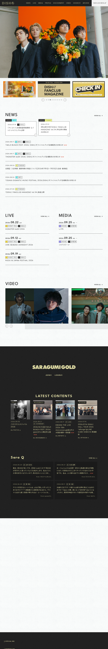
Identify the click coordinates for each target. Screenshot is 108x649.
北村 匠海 (28, 465)
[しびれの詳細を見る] (81, 226)
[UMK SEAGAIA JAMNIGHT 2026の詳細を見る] (27, 241)
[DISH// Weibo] (15, 643)
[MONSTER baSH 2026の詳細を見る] (27, 226)
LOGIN (58, 375)
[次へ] (65, 99)
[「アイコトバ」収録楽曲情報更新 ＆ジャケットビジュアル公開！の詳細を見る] (20, 129)
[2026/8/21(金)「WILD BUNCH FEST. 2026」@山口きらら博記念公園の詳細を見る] (42, 418)
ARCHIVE (86, 3)
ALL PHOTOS (15, 430)
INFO (14, 120)
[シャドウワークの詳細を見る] (81, 241)
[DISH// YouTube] (8, 643)
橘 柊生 (27, 484)
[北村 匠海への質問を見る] (32, 471)
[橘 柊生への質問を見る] (32, 490)
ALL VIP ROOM (82, 437)
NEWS (28, 3)
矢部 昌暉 (71, 465)
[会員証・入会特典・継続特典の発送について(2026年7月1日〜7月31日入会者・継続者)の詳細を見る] (54, 167)
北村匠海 (72, 226)
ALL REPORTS (60, 436)
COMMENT (39, 424)
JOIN (48, 375)
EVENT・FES (11, 226)
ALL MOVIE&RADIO (39, 438)
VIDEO (68, 3)
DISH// (21, 125)
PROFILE (48, 3)
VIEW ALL (97, 115)
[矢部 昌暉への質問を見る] (76, 471)
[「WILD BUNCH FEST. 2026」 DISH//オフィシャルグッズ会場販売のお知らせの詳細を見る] (54, 144)
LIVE (34, 3)
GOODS (76, 3)
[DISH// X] (6, 643)
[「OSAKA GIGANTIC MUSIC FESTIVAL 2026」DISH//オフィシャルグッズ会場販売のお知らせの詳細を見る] (54, 179)
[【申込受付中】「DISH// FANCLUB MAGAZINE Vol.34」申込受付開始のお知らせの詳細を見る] (54, 129)
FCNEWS (48, 120)
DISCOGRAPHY (58, 3)
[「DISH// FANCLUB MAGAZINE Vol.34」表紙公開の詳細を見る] (54, 191)
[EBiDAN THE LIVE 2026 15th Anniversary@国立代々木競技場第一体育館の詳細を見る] (65, 417)
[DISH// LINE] (11, 643)
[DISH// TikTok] (13, 643)
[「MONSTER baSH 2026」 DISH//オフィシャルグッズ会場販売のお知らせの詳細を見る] (54, 155)
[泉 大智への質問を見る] (76, 490)
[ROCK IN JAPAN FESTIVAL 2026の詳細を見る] (27, 257)
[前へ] (43, 99)
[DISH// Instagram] (4, 643)
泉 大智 (70, 484)
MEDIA (40, 3)
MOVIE (62, 226)
